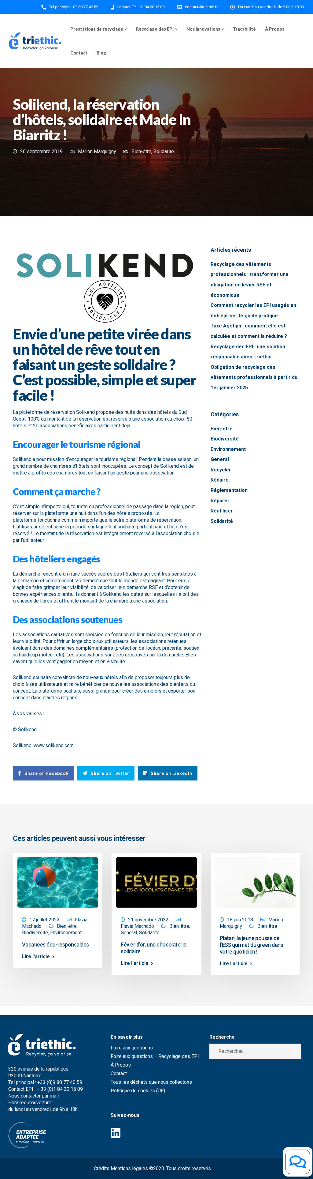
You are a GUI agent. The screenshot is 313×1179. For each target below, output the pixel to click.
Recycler (221, 470)
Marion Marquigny (97, 151)
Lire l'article (36, 956)
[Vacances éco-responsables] (57, 882)
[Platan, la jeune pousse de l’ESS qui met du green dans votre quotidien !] (255, 882)
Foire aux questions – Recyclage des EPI (155, 1056)
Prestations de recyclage (96, 29)
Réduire (220, 480)
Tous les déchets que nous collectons (151, 1082)
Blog (101, 52)
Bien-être (141, 151)
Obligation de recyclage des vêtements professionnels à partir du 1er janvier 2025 (254, 377)
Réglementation (229, 490)
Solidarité (163, 151)
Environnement (228, 449)
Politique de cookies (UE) (138, 1091)
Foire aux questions (132, 1048)
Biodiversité (225, 439)
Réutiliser (222, 511)
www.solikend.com (54, 745)
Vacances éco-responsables (55, 944)
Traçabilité (244, 29)
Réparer (220, 501)
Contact (78, 52)
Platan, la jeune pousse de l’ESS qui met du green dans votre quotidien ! (251, 945)
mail (55, 1096)
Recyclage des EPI (155, 29)
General (220, 459)
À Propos (274, 29)
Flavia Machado (137, 926)
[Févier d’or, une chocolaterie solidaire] (156, 882)
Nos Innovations (203, 29)
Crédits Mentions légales (121, 1168)
